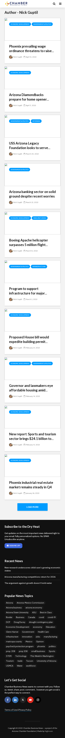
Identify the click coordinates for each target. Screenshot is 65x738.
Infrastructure (39, 267)
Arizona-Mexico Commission (30, 602)
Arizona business (14, 607)
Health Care (43, 631)
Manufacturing (39, 218)
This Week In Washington (42, 656)
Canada (31, 617)
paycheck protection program (20, 646)
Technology (20, 656)
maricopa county (14, 641)
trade (20, 661)
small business (38, 651)
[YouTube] (30, 700)
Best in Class (46, 612)
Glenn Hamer (12, 631)
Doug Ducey (19, 622)
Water (19, 665)
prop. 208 (10, 651)
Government (28, 631)
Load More (32, 507)
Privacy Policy (25, 709)
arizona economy (34, 607)
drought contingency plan (41, 622)
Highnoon (49, 731)
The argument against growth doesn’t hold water (28, 583)
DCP (8, 622)
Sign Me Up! (14, 545)
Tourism (10, 661)
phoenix (41, 646)
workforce (31, 665)
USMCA (9, 665)
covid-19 (52, 617)
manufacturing (50, 636)
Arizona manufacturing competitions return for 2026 (30, 576)
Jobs (38, 636)
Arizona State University (17, 612)
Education (50, 627)
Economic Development (20, 24)
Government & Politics (42, 24)
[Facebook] (8, 700)
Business (20, 617)
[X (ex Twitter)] (23, 700)
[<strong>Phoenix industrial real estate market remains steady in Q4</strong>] (32, 465)
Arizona (9, 602)
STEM (8, 656)
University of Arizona (46, 661)
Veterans (36, 121)
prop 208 (23, 651)
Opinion (40, 641)
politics (52, 646)
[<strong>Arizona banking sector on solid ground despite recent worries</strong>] (32, 174)
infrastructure (12, 636)
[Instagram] (38, 700)
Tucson (29, 661)
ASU (34, 612)
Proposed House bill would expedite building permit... (29, 339)
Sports (52, 651)
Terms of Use (11, 709)
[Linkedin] (15, 700)
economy (37, 627)
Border (9, 617)
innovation (27, 636)
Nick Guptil (17, 57)
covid (41, 617)
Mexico (29, 641)
